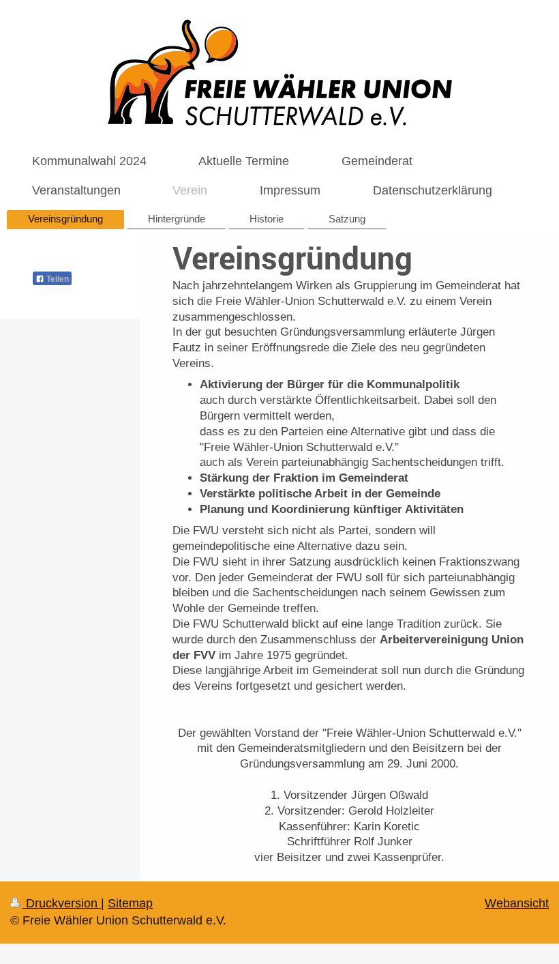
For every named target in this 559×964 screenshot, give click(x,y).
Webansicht (517, 903)
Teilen (56, 279)
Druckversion (61, 903)
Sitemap (130, 903)
